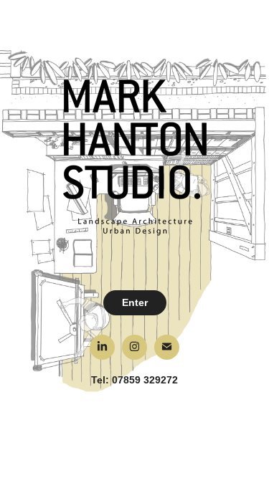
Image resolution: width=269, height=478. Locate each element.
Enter (135, 302)
